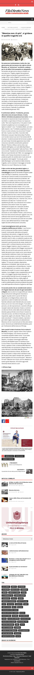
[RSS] (18, 4)
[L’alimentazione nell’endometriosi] (5, 552)
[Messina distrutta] (5, 492)
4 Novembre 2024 (14, 501)
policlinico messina (13, 618)
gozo (3, 604)
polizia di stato (25, 618)
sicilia (22, 624)
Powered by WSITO (20, 671)
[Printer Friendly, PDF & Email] (28, 417)
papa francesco (24, 616)
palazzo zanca (6, 616)
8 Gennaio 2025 (6, 39)
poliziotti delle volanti (9, 621)
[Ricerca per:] (17, 22)
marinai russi (9, 456)
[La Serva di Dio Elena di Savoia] (5, 544)
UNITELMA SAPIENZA (7, 633)
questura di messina (7, 624)
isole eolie (10, 604)
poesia (4, 618)
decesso (21, 598)
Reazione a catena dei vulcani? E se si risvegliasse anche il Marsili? (20, 559)
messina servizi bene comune (10, 613)
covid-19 (14, 598)
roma (17, 624)
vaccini (18, 636)
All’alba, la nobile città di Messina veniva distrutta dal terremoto (20, 483)
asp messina (21, 586)
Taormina (17, 627)
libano (26, 604)
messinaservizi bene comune (10, 610)
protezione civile (23, 621)
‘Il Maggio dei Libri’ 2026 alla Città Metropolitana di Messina (18, 575)
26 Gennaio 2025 (13, 492)
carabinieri (24, 589)
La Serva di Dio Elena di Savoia (17, 543)
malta (14, 607)
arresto (14, 586)
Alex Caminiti (5, 586)
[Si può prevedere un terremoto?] (5, 568)
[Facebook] (15, 4)
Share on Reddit (7, 421)
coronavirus (5, 598)
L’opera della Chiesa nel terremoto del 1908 (20, 498)
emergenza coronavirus (9, 601)
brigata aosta (15, 589)
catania (23, 592)
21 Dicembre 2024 (14, 485)
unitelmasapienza (24, 630)
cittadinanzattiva (7, 595)
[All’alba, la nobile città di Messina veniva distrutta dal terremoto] (5, 484)
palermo (15, 616)
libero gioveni (6, 607)
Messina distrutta (14, 490)
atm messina (5, 589)
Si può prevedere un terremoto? (18, 566)
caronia (4, 592)
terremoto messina (8, 459)
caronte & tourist (14, 592)
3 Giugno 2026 (13, 552)
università (17, 633)
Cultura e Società (13, 27)
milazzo (22, 613)
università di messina (8, 636)
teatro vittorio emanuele (9, 630)
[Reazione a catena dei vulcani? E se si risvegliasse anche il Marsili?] (5, 560)
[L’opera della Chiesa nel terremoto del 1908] (5, 499)
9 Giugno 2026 (13, 544)
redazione (14, 39)
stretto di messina (7, 627)
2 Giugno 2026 (13, 562)
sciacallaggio (19, 456)
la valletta (18, 604)
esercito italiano (22, 601)
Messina (20, 607)
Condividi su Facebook (3, 421)
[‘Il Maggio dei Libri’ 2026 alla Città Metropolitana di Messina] (5, 576)
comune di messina (20, 595)
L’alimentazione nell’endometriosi (18, 551)
